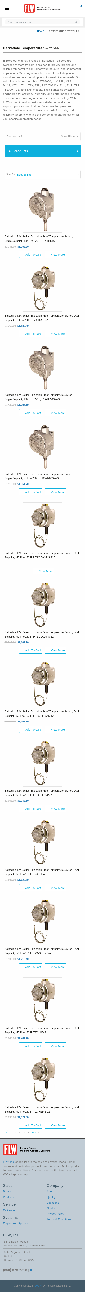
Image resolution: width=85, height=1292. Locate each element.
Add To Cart (33, 254)
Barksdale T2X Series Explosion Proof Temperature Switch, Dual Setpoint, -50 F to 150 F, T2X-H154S (42, 1030)
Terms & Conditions (59, 1219)
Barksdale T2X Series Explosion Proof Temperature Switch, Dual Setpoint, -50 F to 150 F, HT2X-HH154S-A (42, 792)
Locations (53, 1202)
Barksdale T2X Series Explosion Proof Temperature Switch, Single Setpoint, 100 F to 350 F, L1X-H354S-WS (39, 397)
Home (40, 31)
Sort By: (11, 174)
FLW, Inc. (38, 1285)
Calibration (9, 1210)
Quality (51, 1197)
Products (8, 1197)
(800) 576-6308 (15, 1270)
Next (34, 1132)
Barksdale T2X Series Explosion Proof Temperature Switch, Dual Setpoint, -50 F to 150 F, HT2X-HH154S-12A (42, 713)
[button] (43, 136)
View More (58, 254)
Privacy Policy (55, 1213)
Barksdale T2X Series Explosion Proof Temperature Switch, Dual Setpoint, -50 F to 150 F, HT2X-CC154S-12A (42, 634)
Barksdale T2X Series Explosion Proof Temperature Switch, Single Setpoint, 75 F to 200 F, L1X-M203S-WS (39, 476)
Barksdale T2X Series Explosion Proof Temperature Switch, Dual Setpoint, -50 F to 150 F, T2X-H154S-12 (42, 1109)
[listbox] (48, 174)
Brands (7, 1191)
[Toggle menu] (7, 8)
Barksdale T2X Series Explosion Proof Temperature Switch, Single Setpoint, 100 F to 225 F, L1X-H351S (39, 238)
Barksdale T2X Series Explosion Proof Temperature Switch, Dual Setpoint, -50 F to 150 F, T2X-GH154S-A (42, 951)
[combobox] (39, 21)
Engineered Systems (16, 1223)
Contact (52, 1208)
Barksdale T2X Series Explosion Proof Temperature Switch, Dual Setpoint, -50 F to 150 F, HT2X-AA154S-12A (42, 555)
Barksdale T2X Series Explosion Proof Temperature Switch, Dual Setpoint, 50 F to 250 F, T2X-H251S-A (42, 318)
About (50, 1191)
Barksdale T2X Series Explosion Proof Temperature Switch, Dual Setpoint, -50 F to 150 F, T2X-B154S (42, 872)
